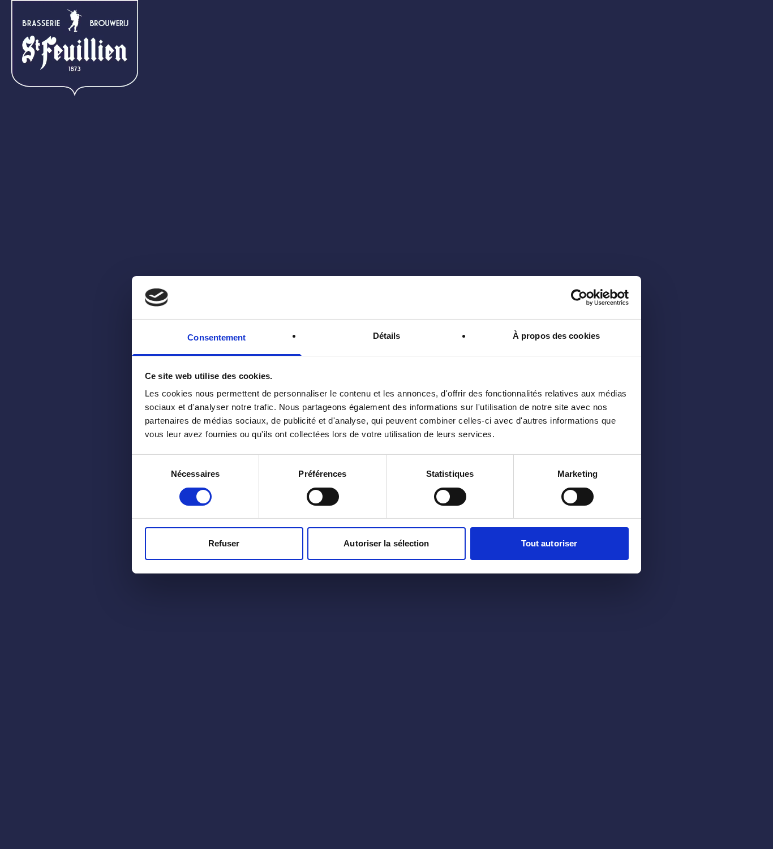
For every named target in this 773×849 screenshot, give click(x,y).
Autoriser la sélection (386, 543)
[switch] (323, 497)
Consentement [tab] (216, 337)
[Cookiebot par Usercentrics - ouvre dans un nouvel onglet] (579, 297)
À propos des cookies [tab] (556, 336)
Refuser (224, 543)
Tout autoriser (549, 543)
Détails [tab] (387, 336)
